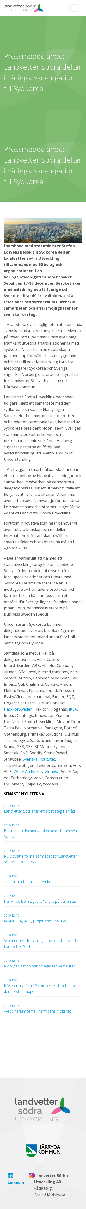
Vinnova (52, 771)
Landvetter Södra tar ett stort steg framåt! (39, 808)
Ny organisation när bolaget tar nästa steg (40, 963)
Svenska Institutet (39, 759)
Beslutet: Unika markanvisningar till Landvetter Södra (42, 831)
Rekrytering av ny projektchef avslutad (35, 918)
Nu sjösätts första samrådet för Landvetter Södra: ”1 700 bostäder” (40, 857)
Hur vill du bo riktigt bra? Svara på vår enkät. (40, 899)
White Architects (28, 771)
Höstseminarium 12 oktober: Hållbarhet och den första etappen (41, 986)
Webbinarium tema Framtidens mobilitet (37, 1008)
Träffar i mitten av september (28, 879)
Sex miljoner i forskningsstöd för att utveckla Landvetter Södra (41, 941)
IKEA (73, 709)
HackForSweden (18, 709)
